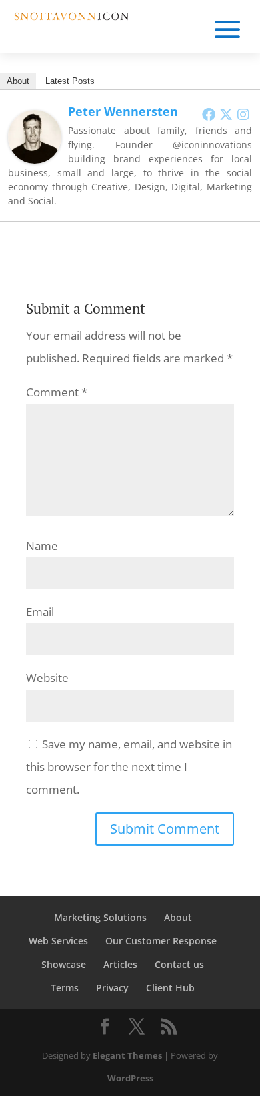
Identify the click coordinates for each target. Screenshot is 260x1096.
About (18, 81)
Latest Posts (70, 81)
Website (47, 678)
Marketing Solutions (100, 917)
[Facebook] (209, 114)
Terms (65, 987)
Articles (120, 964)
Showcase (63, 964)
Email (40, 611)
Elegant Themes (127, 1055)
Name (42, 545)
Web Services (58, 940)
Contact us (179, 964)
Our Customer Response (161, 940)
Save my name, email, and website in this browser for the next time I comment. (129, 766)
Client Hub (170, 987)
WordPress (130, 1078)
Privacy (112, 987)
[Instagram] (243, 114)
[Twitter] (226, 114)
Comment (56, 392)
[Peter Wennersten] (34, 152)
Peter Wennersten (123, 111)
